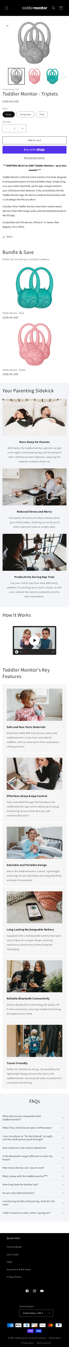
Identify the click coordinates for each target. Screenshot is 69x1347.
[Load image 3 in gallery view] (52, 76)
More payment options (34, 157)
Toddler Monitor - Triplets (14, 370)
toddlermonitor (21, 1338)
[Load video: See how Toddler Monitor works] (34, 640)
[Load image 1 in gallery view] (16, 76)
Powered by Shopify (37, 1338)
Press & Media (14, 1246)
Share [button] (9, 236)
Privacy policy (27, 1343)
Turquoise (25, 114)
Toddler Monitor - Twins (13, 313)
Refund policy (55, 1338)
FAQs (9, 1261)
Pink (42, 114)
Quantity (7, 121)
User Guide (13, 1254)
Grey (8, 114)
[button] (6, 8)
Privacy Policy (14, 1276)
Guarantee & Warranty (19, 1269)
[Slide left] (3, 77)
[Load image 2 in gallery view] (34, 76)
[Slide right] (65, 77)
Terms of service (44, 1343)
